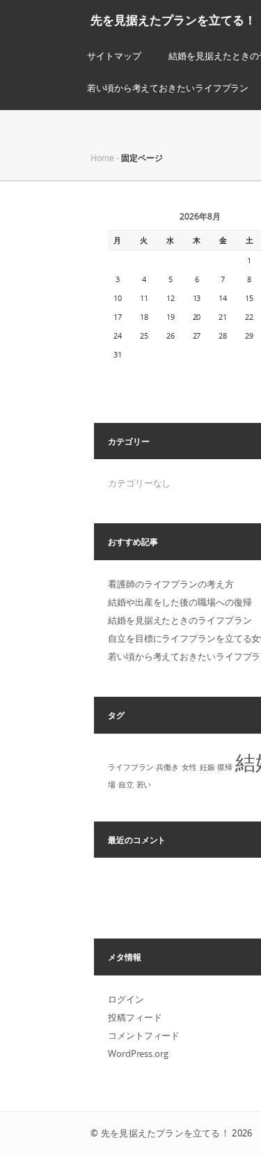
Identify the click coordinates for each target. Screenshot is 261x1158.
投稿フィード (134, 1017)
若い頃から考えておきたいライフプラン (167, 88)
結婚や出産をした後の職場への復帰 (179, 602)
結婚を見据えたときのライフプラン (179, 620)
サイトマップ (114, 55)
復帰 (224, 767)
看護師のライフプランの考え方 (171, 584)
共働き (167, 767)
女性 (189, 767)
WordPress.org (138, 1053)
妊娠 (207, 767)
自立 (126, 784)
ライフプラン (130, 767)
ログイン (126, 999)
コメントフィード (144, 1035)
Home (102, 157)
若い (144, 784)
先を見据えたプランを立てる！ (173, 20)
